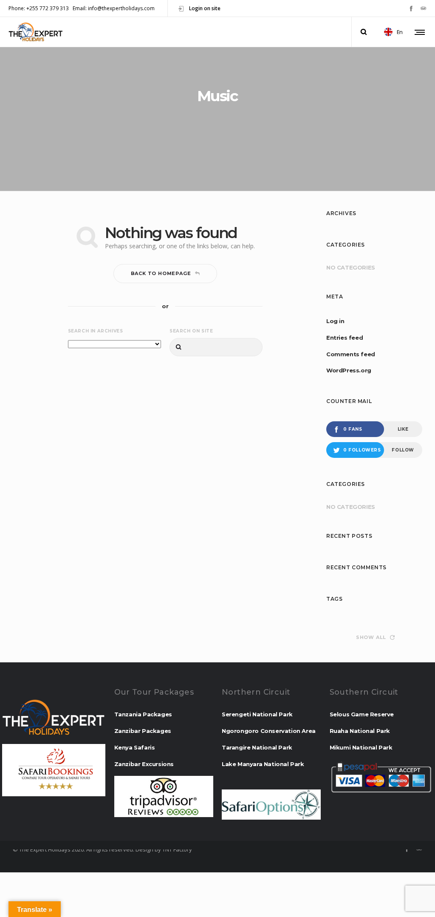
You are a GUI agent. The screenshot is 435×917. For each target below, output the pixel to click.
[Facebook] (411, 8)
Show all (371, 637)
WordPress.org (348, 370)
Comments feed (350, 354)
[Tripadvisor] (423, 8)
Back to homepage (161, 273)
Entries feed (344, 337)
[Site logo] (35, 32)
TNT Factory (177, 849)
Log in (335, 321)
